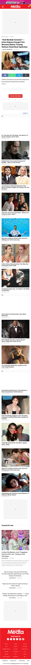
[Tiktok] (17, 639)
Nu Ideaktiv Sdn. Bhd (14, 663)
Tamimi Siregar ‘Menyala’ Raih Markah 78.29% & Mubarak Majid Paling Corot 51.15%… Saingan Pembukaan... (15, 573)
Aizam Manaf (5, 558)
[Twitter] (14, 639)
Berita (11, 36)
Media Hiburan (5, 36)
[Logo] (15, 6)
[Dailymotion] (23, 639)
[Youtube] (20, 639)
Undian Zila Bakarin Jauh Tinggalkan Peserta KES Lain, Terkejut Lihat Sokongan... (15, 554)
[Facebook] (8, 639)
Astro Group (26, 663)
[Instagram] (11, 639)
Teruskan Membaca (15, 96)
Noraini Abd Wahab (7, 49)
